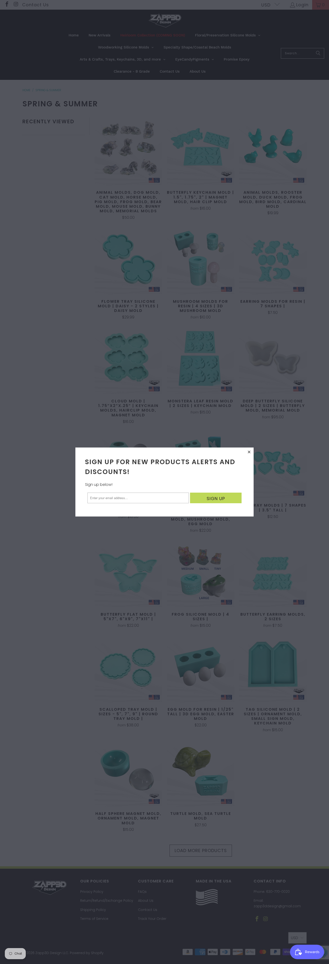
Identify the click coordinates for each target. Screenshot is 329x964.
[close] (249, 452)
